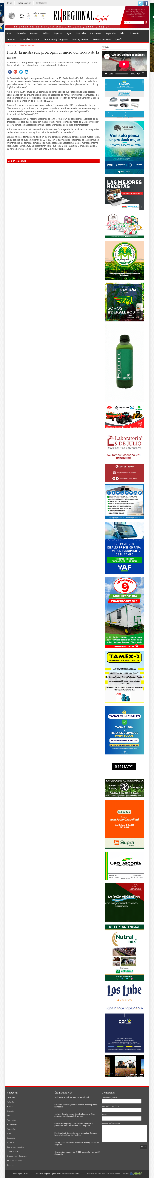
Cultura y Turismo (80, 39)
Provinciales (95, 33)
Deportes (58, 33)
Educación (134, 33)
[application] (124, 64)
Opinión (118, 39)
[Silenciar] (138, 73)
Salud (122, 33)
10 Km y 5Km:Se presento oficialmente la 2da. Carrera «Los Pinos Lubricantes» (74, 1115)
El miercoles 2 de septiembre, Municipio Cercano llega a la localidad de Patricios (75, 1134)
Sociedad (11, 39)
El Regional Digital (49, 1174)
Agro (69, 33)
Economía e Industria (29, 39)
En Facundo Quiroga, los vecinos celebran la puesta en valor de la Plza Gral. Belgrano (73, 1125)
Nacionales (81, 33)
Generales (21, 33)
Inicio (9, 3)
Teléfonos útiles (24, 3)
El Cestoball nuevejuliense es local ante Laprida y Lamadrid (75, 1106)
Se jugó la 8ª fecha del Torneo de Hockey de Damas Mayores (77, 1144)
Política (46, 33)
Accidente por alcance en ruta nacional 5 (72, 1097)
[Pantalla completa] (143, 73)
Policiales (34, 33)
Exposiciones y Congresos (56, 39)
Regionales (111, 33)
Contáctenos (41, 3)
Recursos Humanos (102, 39)
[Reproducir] (105, 73)
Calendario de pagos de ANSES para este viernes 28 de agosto (77, 1153)
